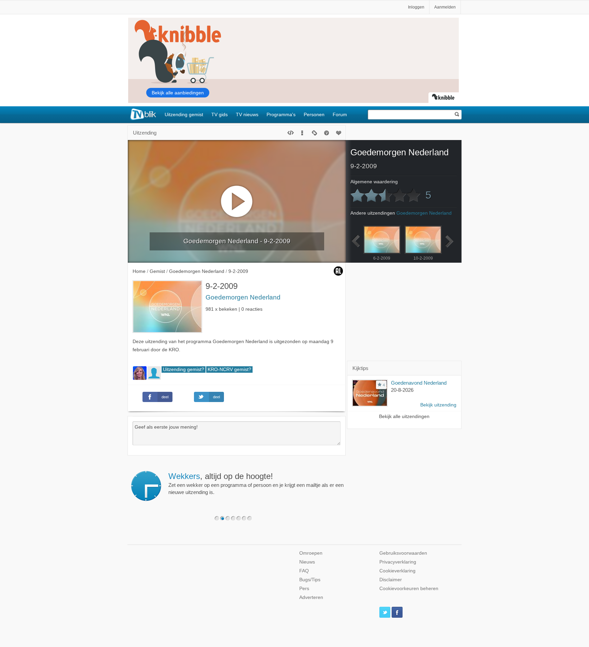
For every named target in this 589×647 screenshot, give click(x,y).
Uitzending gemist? (183, 369)
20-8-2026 (402, 390)
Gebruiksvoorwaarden (403, 553)
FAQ (304, 570)
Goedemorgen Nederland (243, 297)
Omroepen (310, 553)
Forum (340, 114)
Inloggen (416, 7)
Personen (314, 114)
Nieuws (307, 562)
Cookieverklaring (397, 570)
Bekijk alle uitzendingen (404, 416)
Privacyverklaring (397, 562)
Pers (304, 588)
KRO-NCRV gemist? (229, 369)
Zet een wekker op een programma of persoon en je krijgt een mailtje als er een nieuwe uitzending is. (256, 483)
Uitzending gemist (184, 114)
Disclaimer (390, 579)
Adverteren (311, 597)
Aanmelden (445, 7)
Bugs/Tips (309, 579)
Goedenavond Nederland (419, 383)
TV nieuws (247, 114)
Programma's (281, 114)
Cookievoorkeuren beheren (408, 588)
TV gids (219, 114)
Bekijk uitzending (438, 404)
